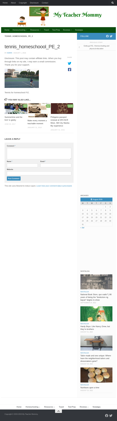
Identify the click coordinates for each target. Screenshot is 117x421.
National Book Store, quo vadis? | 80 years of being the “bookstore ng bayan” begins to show (96, 297)
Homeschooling (19, 30)
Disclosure (34, 3)
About (13, 3)
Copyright (23, 3)
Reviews (66, 30)
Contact (45, 3)
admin (9, 53)
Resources (34, 30)
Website (10, 169)
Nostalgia (79, 30)
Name (9, 161)
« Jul (82, 228)
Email (43, 161)
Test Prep (56, 30)
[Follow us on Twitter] (111, 36)
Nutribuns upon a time (89, 388)
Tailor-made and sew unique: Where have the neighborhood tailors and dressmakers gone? (95, 358)
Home (5, 3)
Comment (11, 146)
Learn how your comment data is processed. (54, 186)
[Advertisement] (97, 68)
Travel (46, 30)
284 (71, 106)
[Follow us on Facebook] (107, 36)
